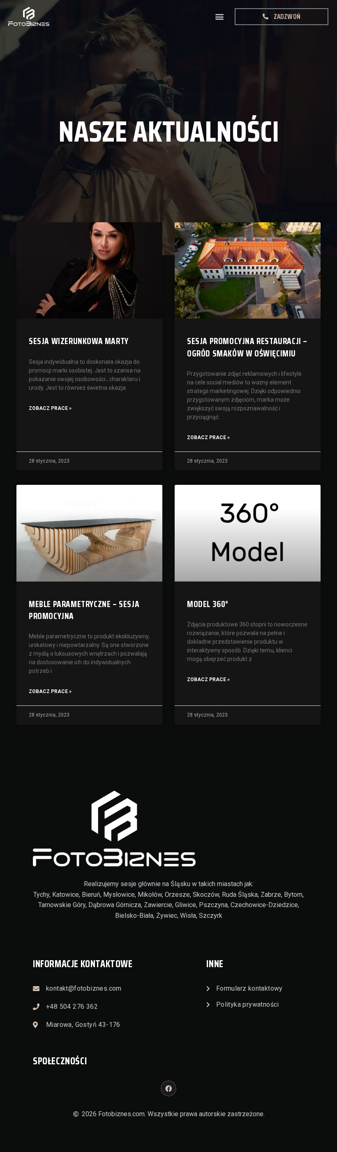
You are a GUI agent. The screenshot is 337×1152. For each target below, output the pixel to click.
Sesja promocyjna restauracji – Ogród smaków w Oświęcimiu (247, 347)
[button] (219, 16)
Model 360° (208, 604)
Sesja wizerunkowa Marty (79, 341)
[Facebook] (168, 1088)
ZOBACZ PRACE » (50, 408)
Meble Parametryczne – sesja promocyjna (84, 610)
